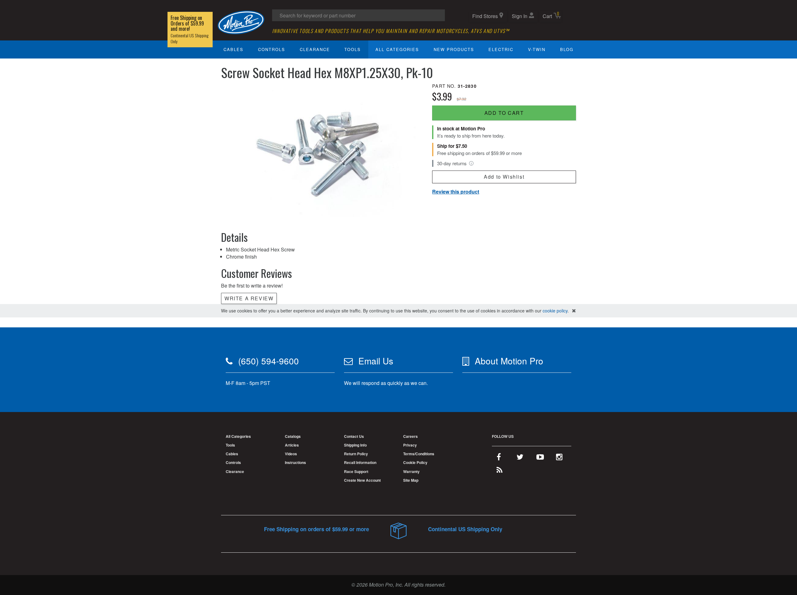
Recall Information (360, 462)
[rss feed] (499, 471)
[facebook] (499, 458)
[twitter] (519, 458)
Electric (500, 49)
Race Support (356, 471)
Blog (566, 49)
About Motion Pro (509, 360)
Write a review (248, 298)
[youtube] (540, 458)
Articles (292, 445)
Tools (352, 49)
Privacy (410, 445)
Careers (410, 436)
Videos (291, 454)
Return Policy (356, 454)
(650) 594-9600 (268, 360)
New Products (454, 49)
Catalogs (293, 436)
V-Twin (536, 49)
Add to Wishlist (504, 176)
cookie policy (555, 310)
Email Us (375, 360)
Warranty (411, 471)
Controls (271, 49)
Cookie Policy (415, 462)
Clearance (315, 49)
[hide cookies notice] (574, 310)
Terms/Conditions (418, 454)
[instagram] (559, 458)
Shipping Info (355, 445)
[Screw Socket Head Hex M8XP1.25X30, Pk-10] (321, 149)
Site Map (410, 480)
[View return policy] (471, 163)
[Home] (241, 21)
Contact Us (354, 436)
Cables (233, 49)
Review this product (455, 191)
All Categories (397, 49)
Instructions (295, 462)
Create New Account (362, 480)
